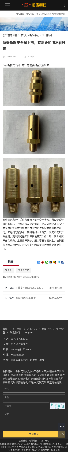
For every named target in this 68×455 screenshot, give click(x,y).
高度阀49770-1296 (26, 298)
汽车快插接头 (44, 447)
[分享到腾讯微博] (58, 262)
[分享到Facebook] (62, 262)
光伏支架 (41, 382)
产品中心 (32, 328)
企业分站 (23, 441)
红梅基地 (13, 375)
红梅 (21, 375)
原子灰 (6, 382)
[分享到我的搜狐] (54, 262)
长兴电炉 (25, 378)
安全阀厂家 (23, 270)
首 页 (24, 35)
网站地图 (30, 14)
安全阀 (8, 270)
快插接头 (33, 447)
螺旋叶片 (60, 375)
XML (43, 14)
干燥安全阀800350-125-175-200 (30, 287)
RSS (38, 14)
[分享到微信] (46, 262)
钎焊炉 (32, 382)
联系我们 (15, 332)
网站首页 (20, 14)
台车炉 (45, 371)
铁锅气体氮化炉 (24, 371)
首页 (5, 328)
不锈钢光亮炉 (56, 378)
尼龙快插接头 (57, 447)
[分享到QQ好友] (50, 262)
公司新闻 (47, 35)
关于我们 (17, 328)
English (29, 332)
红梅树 (37, 371)
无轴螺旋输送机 (45, 375)
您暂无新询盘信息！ (56, 14)
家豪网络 (55, 450)
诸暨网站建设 (54, 382)
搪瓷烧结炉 (30, 375)
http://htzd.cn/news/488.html (26, 277)
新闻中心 (34, 35)
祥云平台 (36, 450)
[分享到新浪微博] (42, 262)
